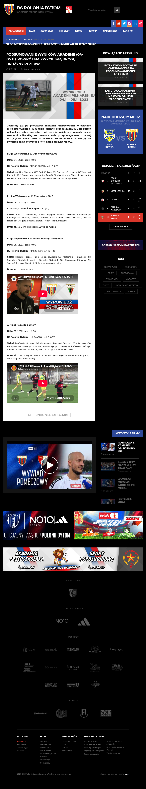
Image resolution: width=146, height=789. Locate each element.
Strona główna (31, 40)
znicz (106, 285)
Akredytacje (44, 760)
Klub (32, 31)
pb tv (111, 273)
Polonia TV (21, 744)
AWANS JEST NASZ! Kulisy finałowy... (127, 466)
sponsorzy (131, 267)
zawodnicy (112, 279)
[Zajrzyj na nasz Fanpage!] (113, 23)
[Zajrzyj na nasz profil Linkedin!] (135, 23)
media (123, 774)
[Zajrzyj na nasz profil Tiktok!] (140, 23)
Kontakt (20, 751)
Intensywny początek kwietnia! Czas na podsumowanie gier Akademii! (120, 70)
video (131, 291)
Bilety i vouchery (69, 741)
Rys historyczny (90, 741)
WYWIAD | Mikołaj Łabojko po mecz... (119, 485)
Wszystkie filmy (128, 433)
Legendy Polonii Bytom (94, 751)
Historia (92, 31)
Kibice (78, 31)
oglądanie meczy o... (127, 285)
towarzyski (110, 267)
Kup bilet (64, 31)
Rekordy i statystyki (92, 748)
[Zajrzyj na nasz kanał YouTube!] (118, 23)
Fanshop (128, 31)
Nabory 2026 (110, 31)
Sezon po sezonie (91, 754)
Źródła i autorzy (113, 753)
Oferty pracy (44, 763)
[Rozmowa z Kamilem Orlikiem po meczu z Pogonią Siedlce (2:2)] (49, 465)
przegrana (127, 273)
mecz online (114, 291)
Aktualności (16, 31)
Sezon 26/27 (46, 31)
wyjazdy (131, 279)
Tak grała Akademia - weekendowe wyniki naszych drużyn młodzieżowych (121, 95)
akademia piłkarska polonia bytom (52, 415)
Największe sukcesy (92, 744)
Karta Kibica (67, 751)
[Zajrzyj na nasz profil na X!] (124, 23)
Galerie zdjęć (22, 748)
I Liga (64, 744)
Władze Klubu (45, 744)
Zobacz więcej (120, 226)
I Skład (65, 748)
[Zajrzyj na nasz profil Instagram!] (129, 23)
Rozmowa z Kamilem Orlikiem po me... (119, 448)
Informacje (44, 741)
